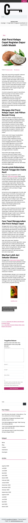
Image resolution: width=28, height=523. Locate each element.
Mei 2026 (4, 473)
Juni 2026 (4, 471)
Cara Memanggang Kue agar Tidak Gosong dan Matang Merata (13, 423)
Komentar (7, 347)
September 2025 (6, 492)
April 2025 (4, 504)
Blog (4, 35)
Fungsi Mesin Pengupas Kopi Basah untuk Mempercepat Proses (13, 419)
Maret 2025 (5, 506)
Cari (3, 402)
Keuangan (4, 452)
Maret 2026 (5, 478)
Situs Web (6, 375)
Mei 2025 (4, 502)
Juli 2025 (4, 497)
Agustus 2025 (5, 494)
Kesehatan (5, 450)
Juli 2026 (4, 468)
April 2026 (4, 475)
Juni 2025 (4, 499)
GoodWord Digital (11, 519)
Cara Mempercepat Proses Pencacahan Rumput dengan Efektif (13, 431)
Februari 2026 (5, 480)
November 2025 (6, 487)
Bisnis (3, 442)
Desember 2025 (6, 485)
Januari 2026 (5, 482)
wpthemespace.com (17, 521)
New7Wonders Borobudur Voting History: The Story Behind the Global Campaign (14, 415)
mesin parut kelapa (12, 176)
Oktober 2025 (5, 490)
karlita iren (17, 69)
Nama (6, 364)
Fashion (4, 447)
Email (6, 370)
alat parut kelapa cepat (9, 308)
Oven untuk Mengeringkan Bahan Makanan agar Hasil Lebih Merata (13, 427)
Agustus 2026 (5, 466)
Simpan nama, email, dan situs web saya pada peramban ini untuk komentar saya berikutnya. (13, 383)
